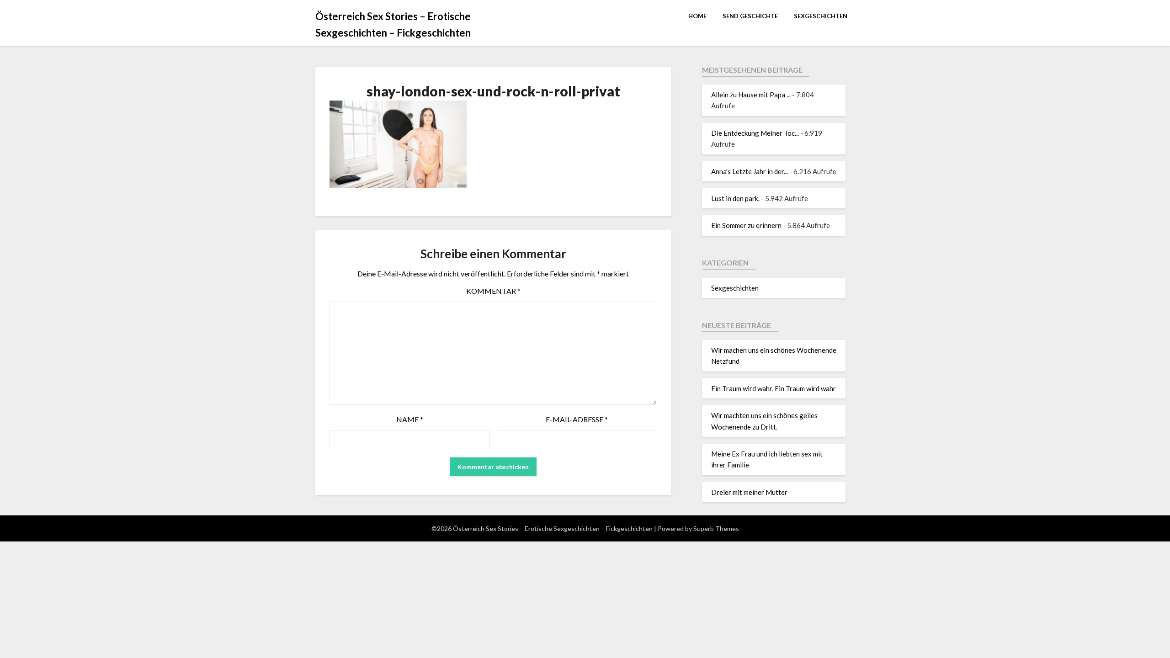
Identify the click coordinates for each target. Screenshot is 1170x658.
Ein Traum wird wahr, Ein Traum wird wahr (773, 388)
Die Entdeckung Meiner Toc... (755, 133)
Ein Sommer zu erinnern (746, 225)
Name (409, 419)
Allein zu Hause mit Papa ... (751, 94)
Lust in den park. (735, 198)
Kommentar (493, 291)
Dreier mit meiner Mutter (749, 492)
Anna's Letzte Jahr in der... (749, 171)
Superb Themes (716, 528)
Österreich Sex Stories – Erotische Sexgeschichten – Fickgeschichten (393, 24)
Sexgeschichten (820, 16)
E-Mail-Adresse (577, 419)
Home (697, 16)
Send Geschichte (750, 16)
